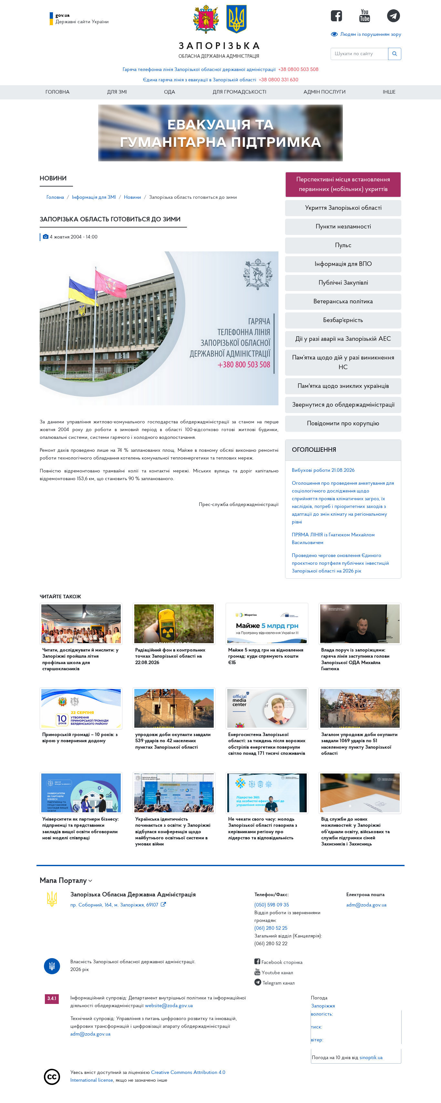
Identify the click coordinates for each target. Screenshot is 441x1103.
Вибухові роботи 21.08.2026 (323, 470)
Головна (58, 92)
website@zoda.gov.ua (169, 1005)
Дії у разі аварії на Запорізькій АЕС (343, 339)
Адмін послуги (324, 92)
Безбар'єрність (343, 320)
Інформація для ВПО (343, 264)
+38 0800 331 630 (278, 80)
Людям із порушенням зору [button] (370, 34)
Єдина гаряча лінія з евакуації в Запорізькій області (199, 80)
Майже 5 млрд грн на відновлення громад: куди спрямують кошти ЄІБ (265, 656)
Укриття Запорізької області (343, 208)
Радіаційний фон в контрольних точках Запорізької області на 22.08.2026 (170, 656)
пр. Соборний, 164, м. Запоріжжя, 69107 (114, 905)
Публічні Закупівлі (343, 283)
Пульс (343, 245)
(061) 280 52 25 (270, 928)
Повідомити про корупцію (343, 423)
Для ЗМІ (117, 92)
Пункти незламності (343, 227)
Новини (132, 197)
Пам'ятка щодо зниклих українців (343, 386)
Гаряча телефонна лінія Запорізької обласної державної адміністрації (199, 69)
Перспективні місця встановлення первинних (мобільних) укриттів (343, 185)
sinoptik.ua (371, 1057)
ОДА (169, 92)
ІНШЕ (389, 92)
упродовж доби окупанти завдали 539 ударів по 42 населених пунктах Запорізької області (172, 741)
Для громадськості (239, 92)
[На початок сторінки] (220, 1092)
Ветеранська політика (343, 302)
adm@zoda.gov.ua (366, 905)
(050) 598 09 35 (271, 905)
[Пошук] (394, 54)
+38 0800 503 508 (298, 69)
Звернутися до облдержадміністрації (343, 405)
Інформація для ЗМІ (94, 197)
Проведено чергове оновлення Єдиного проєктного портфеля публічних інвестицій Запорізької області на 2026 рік (340, 563)
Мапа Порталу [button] (63, 881)
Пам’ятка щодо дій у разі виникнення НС (343, 363)
